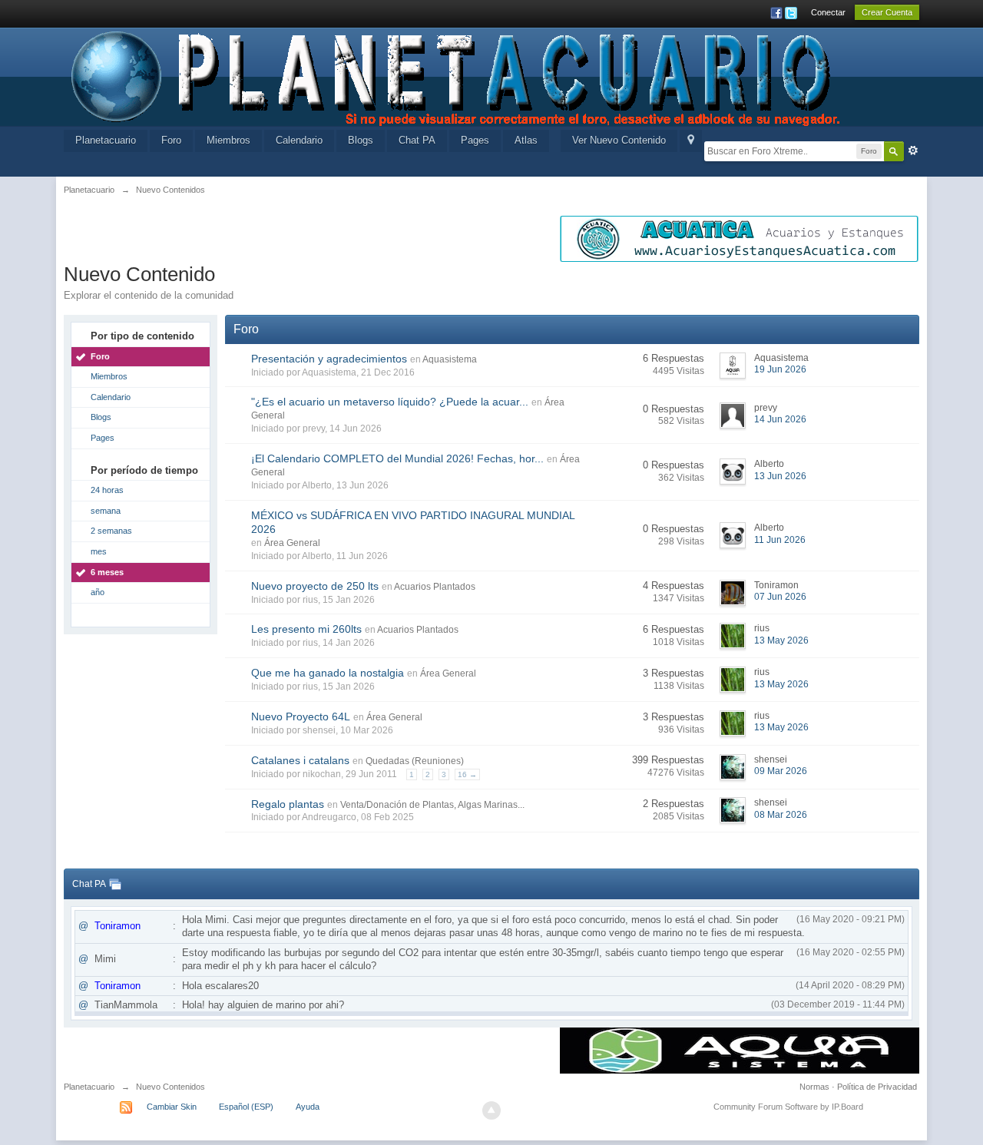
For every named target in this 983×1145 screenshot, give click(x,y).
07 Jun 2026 (780, 596)
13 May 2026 (781, 640)
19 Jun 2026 (780, 369)
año (97, 592)
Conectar (828, 12)
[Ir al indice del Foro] (457, 75)
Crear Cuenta (887, 12)
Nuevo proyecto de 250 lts (315, 586)
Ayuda (307, 1106)
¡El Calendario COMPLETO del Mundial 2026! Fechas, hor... (397, 458)
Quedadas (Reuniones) (415, 761)
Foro (171, 140)
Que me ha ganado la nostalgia (327, 673)
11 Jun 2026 (780, 539)
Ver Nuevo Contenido (619, 140)
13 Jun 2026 (780, 476)
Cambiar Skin (172, 1106)
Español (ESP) (246, 1106)
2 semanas (111, 530)
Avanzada (913, 150)
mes (99, 551)
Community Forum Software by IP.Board (788, 1106)
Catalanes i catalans (300, 760)
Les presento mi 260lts (306, 629)
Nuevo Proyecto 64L (300, 716)
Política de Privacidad (877, 1086)
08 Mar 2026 (780, 814)
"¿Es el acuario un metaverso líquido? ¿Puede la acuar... (389, 401)
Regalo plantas (287, 804)
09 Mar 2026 (780, 771)
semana (106, 510)
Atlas (526, 140)
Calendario (299, 140)
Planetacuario (105, 140)
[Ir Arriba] (491, 1110)
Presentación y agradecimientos (329, 358)
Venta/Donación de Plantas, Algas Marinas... (432, 804)
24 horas (107, 490)
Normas (814, 1086)
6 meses (107, 572)
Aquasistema (449, 359)
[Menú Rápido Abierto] (691, 141)
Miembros (228, 140)
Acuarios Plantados (434, 586)
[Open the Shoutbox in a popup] (115, 884)
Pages (475, 140)
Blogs (360, 140)
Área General (292, 543)
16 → (467, 774)
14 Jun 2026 (780, 419)
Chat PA (417, 140)
